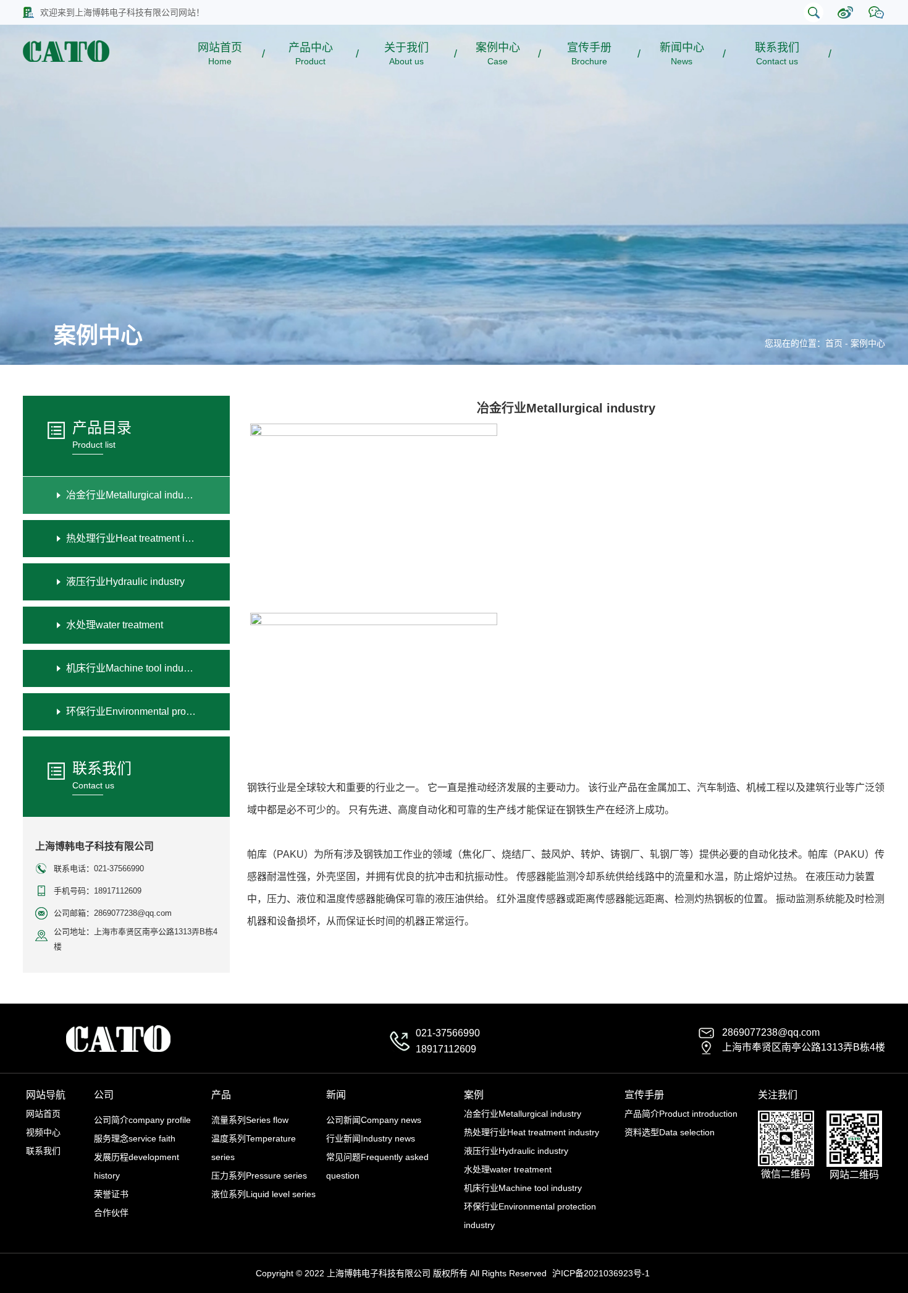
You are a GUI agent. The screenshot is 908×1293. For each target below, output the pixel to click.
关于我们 (406, 53)
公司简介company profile (142, 1120)
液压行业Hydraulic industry (516, 1151)
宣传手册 (589, 53)
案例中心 (498, 53)
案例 (474, 1095)
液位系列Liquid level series (263, 1194)
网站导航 (45, 1095)
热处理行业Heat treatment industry (531, 1132)
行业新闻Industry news (370, 1138)
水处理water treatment (508, 1169)
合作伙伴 (111, 1213)
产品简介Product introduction (681, 1114)
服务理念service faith (134, 1138)
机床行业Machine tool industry (523, 1188)
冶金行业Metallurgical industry (522, 1114)
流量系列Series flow (249, 1120)
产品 (221, 1095)
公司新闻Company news (373, 1120)
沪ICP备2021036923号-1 (601, 1273)
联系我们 (777, 53)
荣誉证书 (111, 1194)
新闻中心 (682, 53)
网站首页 (220, 53)
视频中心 (43, 1132)
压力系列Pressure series (259, 1175)
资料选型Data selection (669, 1132)
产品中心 (310, 53)
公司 (104, 1095)
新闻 (336, 1095)
